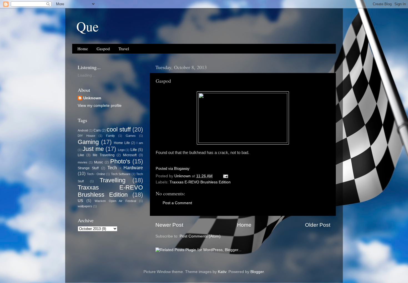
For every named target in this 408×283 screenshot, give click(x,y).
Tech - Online (96, 174)
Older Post (317, 225)
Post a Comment (177, 203)
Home (82, 48)
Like (81, 155)
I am (140, 143)
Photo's (120, 161)
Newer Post (169, 225)
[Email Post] (225, 176)
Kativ (222, 272)
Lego (121, 149)
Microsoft (130, 155)
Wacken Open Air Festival (115, 201)
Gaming (88, 141)
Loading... (86, 75)
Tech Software (121, 174)
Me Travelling (104, 155)
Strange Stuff (88, 168)
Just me (93, 148)
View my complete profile (100, 105)
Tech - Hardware (125, 167)
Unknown (92, 98)
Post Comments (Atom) (200, 236)
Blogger (257, 272)
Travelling (112, 180)
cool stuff (119, 129)
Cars (97, 130)
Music (98, 162)
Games (131, 135)
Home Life (122, 143)
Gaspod (103, 48)
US (80, 201)
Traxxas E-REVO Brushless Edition (200, 182)
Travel (124, 48)
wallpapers (85, 206)
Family (110, 135)
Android (83, 130)
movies (82, 162)
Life (133, 150)
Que (87, 26)
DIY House (86, 135)
